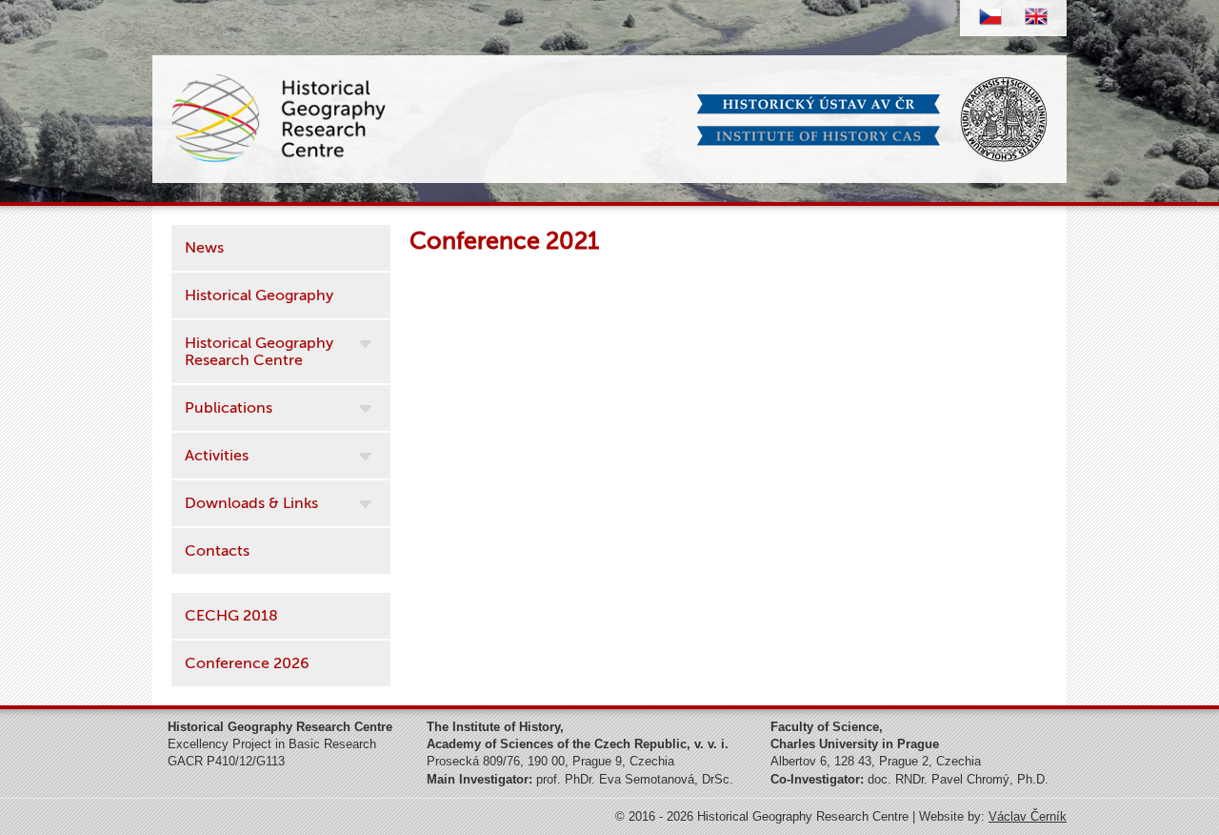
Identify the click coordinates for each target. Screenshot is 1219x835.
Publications (228, 408)
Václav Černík (1028, 816)
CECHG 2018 (231, 615)
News (204, 247)
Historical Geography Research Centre (259, 352)
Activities (217, 455)
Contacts (217, 551)
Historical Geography (259, 295)
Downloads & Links (251, 503)
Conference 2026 (247, 663)
